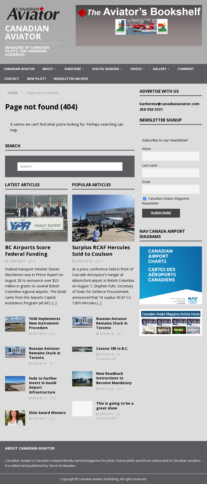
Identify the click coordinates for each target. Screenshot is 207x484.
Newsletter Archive (71, 79)
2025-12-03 (107, 388)
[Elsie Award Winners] (15, 418)
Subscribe (72, 69)
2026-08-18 (40, 363)
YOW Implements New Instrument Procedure (44, 323)
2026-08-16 (84, 261)
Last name (150, 165)
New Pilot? (36, 79)
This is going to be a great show (115, 405)
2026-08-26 (40, 333)
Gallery (159, 69)
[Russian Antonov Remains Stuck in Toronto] (15, 352)
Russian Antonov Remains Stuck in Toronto (44, 353)
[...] (54, 303)
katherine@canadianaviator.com (170, 103)
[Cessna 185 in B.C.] (82, 349)
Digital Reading (105, 69)
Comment (185, 69)
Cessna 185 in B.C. (112, 348)
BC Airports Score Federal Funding (27, 250)
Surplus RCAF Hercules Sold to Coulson (101, 250)
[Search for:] (70, 166)
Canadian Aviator (19, 69)
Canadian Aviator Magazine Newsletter (165, 200)
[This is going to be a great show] (82, 408)
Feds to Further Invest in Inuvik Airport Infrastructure (43, 385)
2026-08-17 (40, 398)
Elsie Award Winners (47, 412)
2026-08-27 (17, 261)
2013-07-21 (107, 414)
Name (146, 149)
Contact (11, 79)
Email (146, 182)
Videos (136, 69)
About (47, 69)
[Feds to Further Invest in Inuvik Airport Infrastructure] (15, 383)
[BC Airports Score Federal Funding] (36, 218)
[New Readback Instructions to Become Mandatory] (82, 378)
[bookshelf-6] (139, 42)
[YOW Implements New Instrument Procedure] (15, 324)
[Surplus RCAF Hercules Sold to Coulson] (103, 218)
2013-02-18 (107, 354)
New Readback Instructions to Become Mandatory (114, 378)
